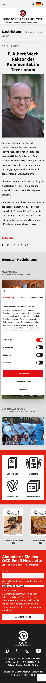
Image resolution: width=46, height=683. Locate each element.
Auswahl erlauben (23, 382)
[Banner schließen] (42, 291)
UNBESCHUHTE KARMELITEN (22, 19)
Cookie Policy (31, 665)
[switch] (39, 347)
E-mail (5, 571)
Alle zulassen (23, 374)
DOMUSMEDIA (22, 671)
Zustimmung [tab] (8, 298)
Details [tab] (23, 298)
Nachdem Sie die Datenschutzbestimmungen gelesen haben (19, 593)
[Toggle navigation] (4, 4)
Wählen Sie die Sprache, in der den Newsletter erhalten (22, 582)
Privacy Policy (15, 665)
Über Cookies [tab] (37, 298)
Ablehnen (23, 390)
